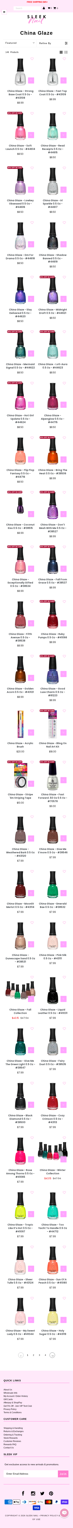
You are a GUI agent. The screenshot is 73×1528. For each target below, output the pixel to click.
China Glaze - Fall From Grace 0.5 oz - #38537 (52, 581)
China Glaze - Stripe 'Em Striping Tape (20, 796)
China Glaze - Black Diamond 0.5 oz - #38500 (20, 1119)
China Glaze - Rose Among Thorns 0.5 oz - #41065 (20, 1174)
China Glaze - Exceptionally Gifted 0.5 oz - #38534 (20, 583)
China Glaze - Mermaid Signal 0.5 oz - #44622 (20, 366)
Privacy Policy (10, 1409)
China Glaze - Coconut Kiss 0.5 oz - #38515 (20, 526)
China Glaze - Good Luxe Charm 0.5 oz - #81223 (52, 692)
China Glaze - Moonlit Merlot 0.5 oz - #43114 (20, 905)
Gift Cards (8, 1399)
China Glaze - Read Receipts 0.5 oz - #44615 (53, 149)
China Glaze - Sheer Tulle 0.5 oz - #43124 (20, 1281)
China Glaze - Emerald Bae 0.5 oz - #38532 (53, 905)
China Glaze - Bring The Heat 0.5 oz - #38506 (52, 472)
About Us (8, 1390)
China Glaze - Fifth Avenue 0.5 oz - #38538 (20, 637)
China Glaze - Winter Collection (53, 1172)
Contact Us (9, 1448)
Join (63, 1474)
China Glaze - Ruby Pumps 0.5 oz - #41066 (52, 635)
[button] (64, 1513)
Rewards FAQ (10, 1444)
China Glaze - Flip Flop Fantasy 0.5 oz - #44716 (20, 474)
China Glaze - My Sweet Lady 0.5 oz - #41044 (20, 1332)
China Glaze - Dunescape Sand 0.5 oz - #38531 (20, 959)
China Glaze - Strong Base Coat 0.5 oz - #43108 (20, 94)
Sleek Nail (32, 1516)
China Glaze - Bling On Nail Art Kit (53, 745)
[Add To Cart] (31, 80)
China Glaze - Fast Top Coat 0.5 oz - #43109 (52, 92)
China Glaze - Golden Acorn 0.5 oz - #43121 (20, 690)
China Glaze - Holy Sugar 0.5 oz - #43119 (52, 1332)
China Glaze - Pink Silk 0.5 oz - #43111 (52, 957)
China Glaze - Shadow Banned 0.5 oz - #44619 (53, 258)
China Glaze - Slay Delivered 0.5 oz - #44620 (20, 313)
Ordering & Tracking (13, 1435)
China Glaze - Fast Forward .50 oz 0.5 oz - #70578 (52, 798)
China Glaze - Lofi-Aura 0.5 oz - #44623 (52, 366)
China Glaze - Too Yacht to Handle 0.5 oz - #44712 (52, 1228)
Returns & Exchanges (14, 1431)
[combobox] (27, 8)
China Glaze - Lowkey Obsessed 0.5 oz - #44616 (20, 204)
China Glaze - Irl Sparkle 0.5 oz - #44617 (53, 204)
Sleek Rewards (11, 1438)
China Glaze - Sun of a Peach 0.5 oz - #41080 (53, 1281)
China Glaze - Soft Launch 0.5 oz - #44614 (20, 147)
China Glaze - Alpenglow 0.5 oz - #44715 (52, 419)
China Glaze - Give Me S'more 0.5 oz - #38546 (53, 851)
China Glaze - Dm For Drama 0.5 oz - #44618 (20, 256)
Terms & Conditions (13, 1412)
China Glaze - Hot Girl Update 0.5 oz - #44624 (20, 419)
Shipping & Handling (13, 1428)
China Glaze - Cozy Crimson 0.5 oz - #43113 (53, 1119)
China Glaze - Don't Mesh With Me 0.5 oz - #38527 (52, 528)
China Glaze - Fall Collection (20, 1011)
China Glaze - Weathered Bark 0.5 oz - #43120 (20, 853)
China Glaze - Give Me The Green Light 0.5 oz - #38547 (20, 1064)
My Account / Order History (16, 1396)
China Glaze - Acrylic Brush (20, 745)
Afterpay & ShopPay (13, 1402)
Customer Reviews (12, 1441)
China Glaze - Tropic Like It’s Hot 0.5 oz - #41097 (20, 1228)
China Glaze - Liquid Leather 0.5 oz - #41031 (52, 1011)
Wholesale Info (10, 1393)
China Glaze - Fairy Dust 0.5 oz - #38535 (52, 1062)
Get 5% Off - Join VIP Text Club (18, 1406)
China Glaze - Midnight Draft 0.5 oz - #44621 (52, 311)
